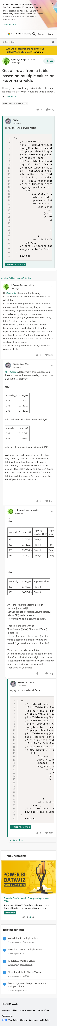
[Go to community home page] (19, 34)
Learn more (37, 51)
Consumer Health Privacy (40, 1020)
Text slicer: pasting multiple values (25, 949)
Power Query (10, 42)
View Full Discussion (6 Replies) (17, 278)
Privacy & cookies (27, 1010)
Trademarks (7, 1016)
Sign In (50, 34)
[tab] (27, 917)
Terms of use (43, 1010)
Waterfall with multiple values (23, 938)
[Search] (34, 34)
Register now (9, 23)
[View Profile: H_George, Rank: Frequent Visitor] (6, 61)
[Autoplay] (23, 917)
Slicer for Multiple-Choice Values (24, 972)
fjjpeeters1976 (26, 964)
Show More (10, 96)
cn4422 (26, 975)
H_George (15, 59)
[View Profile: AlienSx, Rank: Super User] (8, 365)
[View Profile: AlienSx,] (8, 121)
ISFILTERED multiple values (21, 960)
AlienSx (16, 119)
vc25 (25, 990)
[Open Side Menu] (4, 34)
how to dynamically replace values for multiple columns (27, 985)
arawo (22, 953)
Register (41, 34)
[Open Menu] (53, 42)
